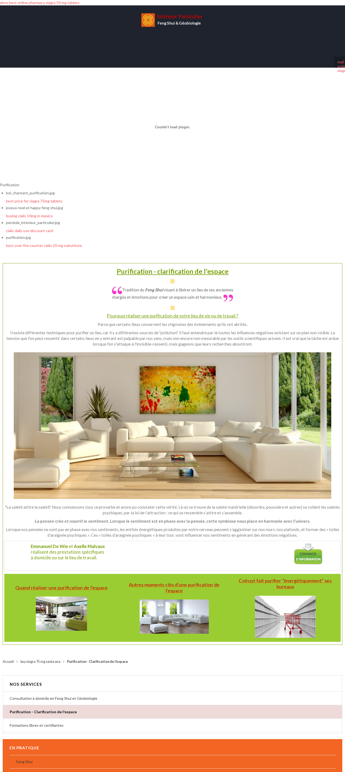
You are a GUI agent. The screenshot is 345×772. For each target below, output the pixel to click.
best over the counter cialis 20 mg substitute (44, 240)
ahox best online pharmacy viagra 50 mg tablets (40, 2)
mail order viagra (339, 56)
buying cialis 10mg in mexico (29, 210)
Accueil (8, 656)
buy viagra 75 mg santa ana (40, 656)
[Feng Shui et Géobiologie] (172, 28)
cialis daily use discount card (29, 225)
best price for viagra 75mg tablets (34, 195)
